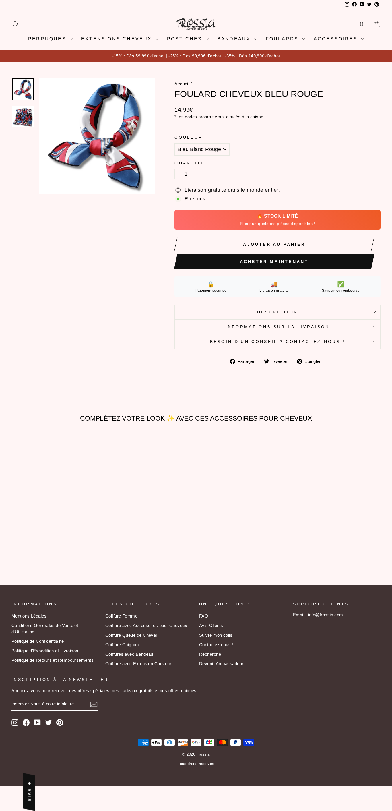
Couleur (188, 137)
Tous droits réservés (196, 764)
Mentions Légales (28, 615)
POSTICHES (185, 38)
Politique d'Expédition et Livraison (44, 650)
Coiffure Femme (121, 615)
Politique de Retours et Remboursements (52, 660)
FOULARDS (283, 38)
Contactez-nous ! (216, 644)
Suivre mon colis (215, 635)
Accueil (181, 83)
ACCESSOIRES (337, 38)
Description (277, 312)
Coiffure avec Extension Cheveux (138, 663)
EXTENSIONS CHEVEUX (117, 38)
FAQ (203, 615)
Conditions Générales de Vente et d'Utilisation (44, 628)
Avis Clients (211, 625)
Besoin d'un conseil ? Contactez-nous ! (277, 341)
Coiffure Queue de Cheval (131, 635)
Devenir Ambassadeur (221, 663)
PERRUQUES (48, 38)
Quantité (189, 163)
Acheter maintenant (274, 261)
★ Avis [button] (29, 791)
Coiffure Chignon (122, 644)
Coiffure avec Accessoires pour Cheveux (146, 625)
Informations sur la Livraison (277, 326)
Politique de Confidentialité (37, 641)
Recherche (210, 654)
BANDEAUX (235, 38)
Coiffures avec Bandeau (129, 654)
